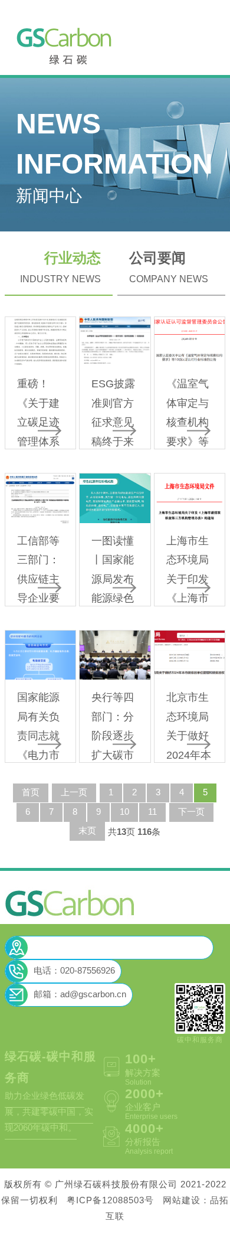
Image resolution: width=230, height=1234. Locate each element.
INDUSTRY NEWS (60, 268)
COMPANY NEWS (168, 268)
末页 (87, 831)
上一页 (74, 793)
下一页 (191, 812)
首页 (31, 793)
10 (124, 812)
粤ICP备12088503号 (110, 1201)
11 (152, 812)
